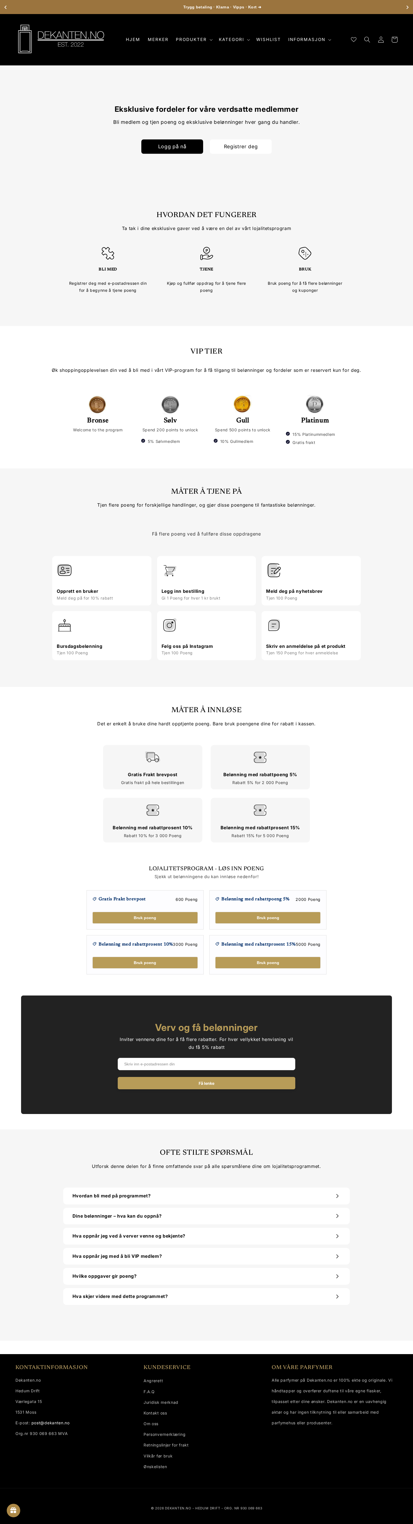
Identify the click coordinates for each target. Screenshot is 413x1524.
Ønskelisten (155, 1466)
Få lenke (206, 1083)
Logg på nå (172, 146)
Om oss (151, 1423)
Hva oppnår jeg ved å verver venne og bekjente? (128, 1236)
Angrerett (153, 1380)
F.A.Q (149, 1391)
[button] (193, 39)
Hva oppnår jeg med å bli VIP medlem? (117, 1256)
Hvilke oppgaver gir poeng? (104, 1276)
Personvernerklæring (164, 1434)
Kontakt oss (155, 1413)
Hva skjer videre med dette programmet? (120, 1296)
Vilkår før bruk (158, 1456)
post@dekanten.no (50, 1422)
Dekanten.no (178, 1508)
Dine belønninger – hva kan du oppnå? (117, 1216)
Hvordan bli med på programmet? (111, 1196)
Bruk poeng (145, 917)
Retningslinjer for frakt (166, 1445)
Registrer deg (241, 146)
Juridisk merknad (161, 1402)
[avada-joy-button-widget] (13, 1510)
